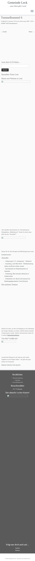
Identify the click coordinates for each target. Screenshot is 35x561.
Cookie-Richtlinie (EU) (18, 382)
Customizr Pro (27, 558)
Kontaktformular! (6, 254)
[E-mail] (4, 11)
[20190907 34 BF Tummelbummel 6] (17, 44)
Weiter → (31, 31)
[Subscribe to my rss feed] (2, 11)
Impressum (17, 380)
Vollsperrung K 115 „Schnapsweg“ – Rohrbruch (18, 261)
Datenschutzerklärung (13, 335)
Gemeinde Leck (17, 2)
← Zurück (4, 31)
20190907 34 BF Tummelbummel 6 (9, 23)
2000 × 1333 (29, 21)
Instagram (17, 550)
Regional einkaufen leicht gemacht (10, 365)
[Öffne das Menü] (32, 11)
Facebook (17, 548)
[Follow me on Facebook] (5, 11)
